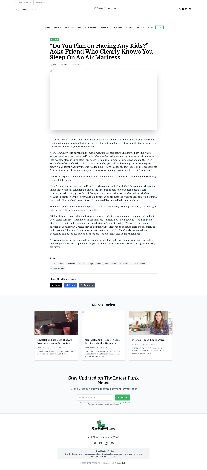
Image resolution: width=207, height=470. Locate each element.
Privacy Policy (121, 463)
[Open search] (17, 9)
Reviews (140, 27)
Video (150, 27)
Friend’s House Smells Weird (148, 340)
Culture (103, 27)
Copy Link (88, 285)
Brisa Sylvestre (60, 65)
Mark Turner (137, 344)
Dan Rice (41, 348)
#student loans (57, 268)
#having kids (102, 264)
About (24, 10)
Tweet (57, 285)
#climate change (86, 264)
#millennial (125, 264)
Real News (69, 27)
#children (70, 264)
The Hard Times (24, 3)
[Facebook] (183, 9)
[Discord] (190, 9)
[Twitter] (180, 9)
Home (47, 27)
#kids (114, 264)
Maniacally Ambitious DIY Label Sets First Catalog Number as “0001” (103, 343)
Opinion (129, 27)
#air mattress (57, 264)
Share (72, 285)
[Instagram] (186, 9)
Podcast (35, 10)
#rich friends (139, 264)
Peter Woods (90, 348)
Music (56, 27)
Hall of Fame (117, 27)
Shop (159, 27)
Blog (79, 27)
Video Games (90, 27)
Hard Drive (40, 3)
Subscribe (122, 397)
